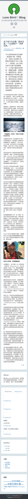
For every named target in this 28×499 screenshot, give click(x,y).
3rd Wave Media (16, 497)
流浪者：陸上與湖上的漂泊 (11, 429)
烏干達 (20, 486)
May (6, 448)
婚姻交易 (22, 481)
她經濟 (5, 420)
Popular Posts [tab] (18, 391)
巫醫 (6, 484)
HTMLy (20, 495)
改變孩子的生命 (12, 486)
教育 (6, 466)
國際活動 (7, 464)
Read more (8, 400)
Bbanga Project (6, 481)
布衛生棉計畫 (14, 484)
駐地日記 (18, 48)
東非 (18, 486)
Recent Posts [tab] (8, 391)
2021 (6, 450)
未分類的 (7, 462)
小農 (4, 484)
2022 (6, 446)
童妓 (22, 486)
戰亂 (6, 486)
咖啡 (10, 481)
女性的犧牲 (16, 481)
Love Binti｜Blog (14, 17)
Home (5, 35)
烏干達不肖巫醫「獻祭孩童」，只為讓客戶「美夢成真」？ (14, 44)
